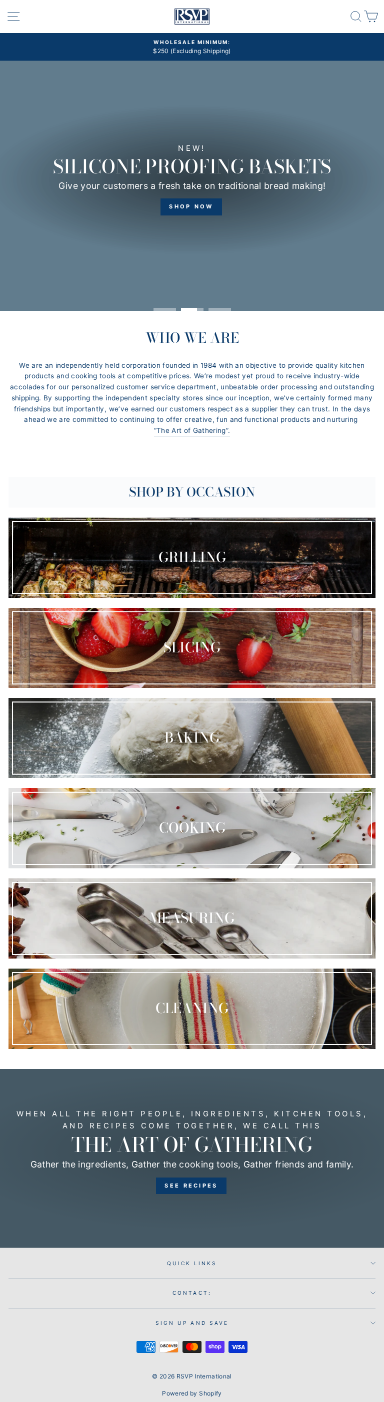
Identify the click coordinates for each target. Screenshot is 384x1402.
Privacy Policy (57, 741)
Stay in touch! (100, 766)
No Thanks (100, 797)
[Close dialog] (362, 594)
